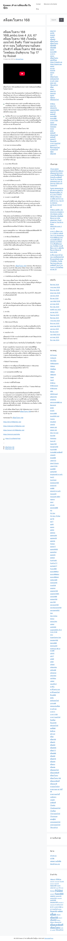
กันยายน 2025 (54, 315)
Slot (51, 613)
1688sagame (54, 363)
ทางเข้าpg (53, 709)
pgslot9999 (54, 549)
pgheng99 (53, 124)
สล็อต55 (52, 742)
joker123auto (54, 463)
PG (51, 510)
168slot (52, 366)
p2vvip (52, 505)
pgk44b (52, 541)
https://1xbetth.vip (56, 62)
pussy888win (54, 577)
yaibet (52, 681)
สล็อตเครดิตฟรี (54, 773)
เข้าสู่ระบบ (53, 856)
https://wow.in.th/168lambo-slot (13, 430)
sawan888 (53, 596)
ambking (53, 399)
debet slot (53, 427)
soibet (52, 624)
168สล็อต (53, 369)
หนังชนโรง (53, 108)
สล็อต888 (53, 45)
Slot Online (53, 616)
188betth (53, 374)
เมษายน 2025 (54, 329)
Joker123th (53, 466)
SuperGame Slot (55, 637)
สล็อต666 (53, 748)
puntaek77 (53, 566)
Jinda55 (52, 455)
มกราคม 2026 (54, 304)
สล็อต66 (52, 39)
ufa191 (52, 653)
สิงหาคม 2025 (54, 318)
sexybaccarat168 (55, 607)
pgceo (52, 527)
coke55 (52, 424)
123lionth (53, 358)
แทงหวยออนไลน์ (55, 825)
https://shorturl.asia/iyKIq (11, 434)
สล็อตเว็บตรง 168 (20, 266)
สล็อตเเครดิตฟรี (55, 781)
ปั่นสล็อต (52, 720)
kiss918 (52, 70)
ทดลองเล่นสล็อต (55, 706)
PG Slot (52, 513)
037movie (53, 355)
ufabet (52, 664)
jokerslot (53, 93)
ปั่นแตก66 (53, 141)
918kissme (53, 388)
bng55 (52, 411)
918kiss (52, 104)
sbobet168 (53, 599)
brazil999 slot (54, 416)
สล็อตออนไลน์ (54, 99)
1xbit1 (52, 380)
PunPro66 (53, 560)
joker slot (53, 83)
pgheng (52, 533)
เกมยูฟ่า (52, 800)
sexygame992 (54, 610)
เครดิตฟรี (53, 802)
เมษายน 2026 (54, 296)
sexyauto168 (54, 605)
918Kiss (52, 383)
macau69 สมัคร (55, 497)
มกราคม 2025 (54, 337)
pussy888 (53, 52)
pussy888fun (54, 571)
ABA (51, 391)
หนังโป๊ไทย (53, 60)
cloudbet (53, 422)
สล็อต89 (52, 756)
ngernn (52, 499)
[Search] (61, 20)
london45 (53, 485)
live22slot (53, 480)
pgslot (52, 50)
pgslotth (52, 555)
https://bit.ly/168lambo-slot (12, 422)
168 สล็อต (53, 361)
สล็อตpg (58, 920)
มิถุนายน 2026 (54, 290)
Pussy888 (53, 569)
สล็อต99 (52, 761)
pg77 (51, 521)
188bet (52, 372)
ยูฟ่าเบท (52, 734)
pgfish (52, 530)
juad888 (52, 469)
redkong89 (53, 580)
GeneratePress (49, 938)
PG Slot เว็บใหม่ (55, 516)
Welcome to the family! (50, 4)
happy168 (53, 444)
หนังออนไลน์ (54, 135)
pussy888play (54, 574)
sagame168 (54, 591)
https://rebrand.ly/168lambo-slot (14, 426)
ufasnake (53, 675)
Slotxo (52, 619)
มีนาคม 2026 (54, 298)
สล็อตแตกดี (53, 784)
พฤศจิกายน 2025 (55, 309)
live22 (52, 129)
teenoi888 (53, 643)
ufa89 (52, 659)
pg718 (52, 519)
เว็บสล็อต (53, 811)
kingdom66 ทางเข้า (56, 474)
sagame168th (54, 110)
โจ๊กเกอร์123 (54, 85)
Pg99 (62, 887)
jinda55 (52, 35)
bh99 (52, 408)
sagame (52, 588)
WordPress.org (55, 864)
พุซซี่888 (52, 728)
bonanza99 (57, 881)
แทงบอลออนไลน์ (55, 822)
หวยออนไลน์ (54, 149)
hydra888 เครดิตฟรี (56, 452)
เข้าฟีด (52, 858)
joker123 (53, 31)
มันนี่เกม (52, 731)
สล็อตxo (52, 97)
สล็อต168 (53, 154)
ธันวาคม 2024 (54, 340)
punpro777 (53, 145)
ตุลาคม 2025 (54, 312)
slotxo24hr (53, 621)
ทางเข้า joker (54, 81)
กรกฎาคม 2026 (55, 287)
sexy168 (53, 602)
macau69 (53, 494)
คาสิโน (52, 687)
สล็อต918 (53, 759)
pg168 (52, 33)
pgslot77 (53, 139)
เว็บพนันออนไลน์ (55, 808)
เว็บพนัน (52, 805)
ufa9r (52, 662)
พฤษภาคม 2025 (55, 326)
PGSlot (52, 544)
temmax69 (53, 646)
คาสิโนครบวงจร (55, 689)
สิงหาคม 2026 (54, 284)
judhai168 (53, 472)
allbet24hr (53, 397)
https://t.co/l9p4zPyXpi (12, 438)
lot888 (52, 488)
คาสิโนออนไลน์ (55, 692)
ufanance (53, 673)
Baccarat (53, 405)
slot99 (52, 37)
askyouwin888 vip (56, 402)
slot (51, 74)
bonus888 (53, 413)
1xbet (52, 377)
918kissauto (54, 386)
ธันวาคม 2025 (54, 307)
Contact (38, 4)
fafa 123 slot (54, 433)
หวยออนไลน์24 (55, 786)
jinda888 (53, 458)
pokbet (52, 558)
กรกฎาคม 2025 (55, 321)
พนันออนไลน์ (54, 725)
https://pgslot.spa (56, 64)
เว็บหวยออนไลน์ (55, 814)
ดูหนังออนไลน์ (54, 79)
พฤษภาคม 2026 (55, 293)
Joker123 (53, 460)
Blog (37, 9)
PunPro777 (53, 563)
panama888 (54, 508)
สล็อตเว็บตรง (54, 41)
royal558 (53, 585)
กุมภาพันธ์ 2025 (55, 334)
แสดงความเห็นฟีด (55, 861)
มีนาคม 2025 (54, 332)
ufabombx (53, 667)
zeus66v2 (53, 684)
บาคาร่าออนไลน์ (55, 143)
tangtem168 (54, 640)
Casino (52, 419)
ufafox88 (53, 670)
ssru (51, 635)
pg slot (52, 68)
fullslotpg (53, 127)
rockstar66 (53, 583)
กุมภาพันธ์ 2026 (55, 301)
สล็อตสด (52, 767)
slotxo (52, 56)
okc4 (51, 502)
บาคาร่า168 (54, 120)
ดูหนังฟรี (52, 114)
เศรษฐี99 (53, 819)
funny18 (52, 441)
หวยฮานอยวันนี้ (55, 794)
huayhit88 (53, 449)
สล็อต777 (53, 750)
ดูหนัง (52, 131)
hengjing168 (54, 447)
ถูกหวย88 (53, 703)
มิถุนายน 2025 (54, 323)
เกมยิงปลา (53, 797)
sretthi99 (53, 627)
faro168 (52, 435)
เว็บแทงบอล (53, 816)
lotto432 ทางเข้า (55, 491)
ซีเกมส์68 (53, 695)
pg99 (52, 524)
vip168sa (53, 678)
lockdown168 (54, 483)
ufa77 (52, 656)
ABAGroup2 (54, 394)
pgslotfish (53, 552)
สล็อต (52, 87)
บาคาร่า (52, 54)
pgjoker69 (53, 538)
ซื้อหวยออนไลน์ (55, 147)
